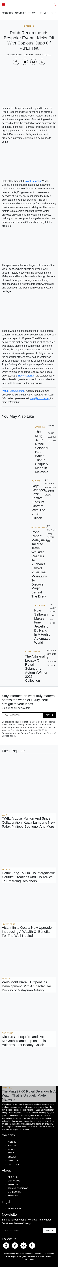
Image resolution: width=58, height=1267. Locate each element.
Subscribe (13, 1196)
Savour (20, 13)
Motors (7, 13)
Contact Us (14, 1181)
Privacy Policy (15, 1208)
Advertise (13, 1184)
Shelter (12, 1157)
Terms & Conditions (18, 1188)
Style (44, 13)
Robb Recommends (13, 391)
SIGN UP (50, 715)
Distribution (14, 1192)
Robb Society (15, 1164)
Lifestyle (13, 1161)
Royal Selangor (33, 181)
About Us (12, 1177)
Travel (33, 13)
